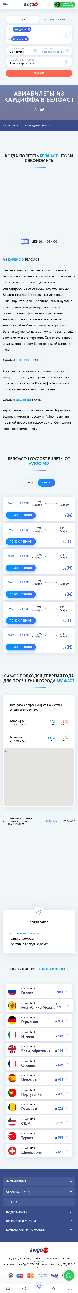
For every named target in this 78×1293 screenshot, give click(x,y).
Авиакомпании (18, 1191)
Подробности (16, 1212)
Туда (22, 19)
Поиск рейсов (21, 515)
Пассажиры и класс (22, 60)
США (25, 1123)
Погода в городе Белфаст (29, 944)
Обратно (47, 48)
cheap (46, 482)
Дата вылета (17, 48)
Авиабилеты (53, 1258)
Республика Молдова (38, 1007)
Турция (27, 1138)
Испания (29, 1079)
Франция (29, 1065)
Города (11, 1201)
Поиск (39, 73)
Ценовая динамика (27, 933)
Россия (27, 992)
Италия (27, 1036)
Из (10, 29)
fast (30, 482)
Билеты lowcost (22, 938)
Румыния (29, 1108)
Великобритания (35, 1050)
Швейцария (31, 1152)
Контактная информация (25, 1229)
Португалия (31, 1094)
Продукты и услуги (21, 1221)
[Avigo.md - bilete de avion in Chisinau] (39, 1249)
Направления (16, 1181)
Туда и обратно (55, 19)
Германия (29, 1021)
